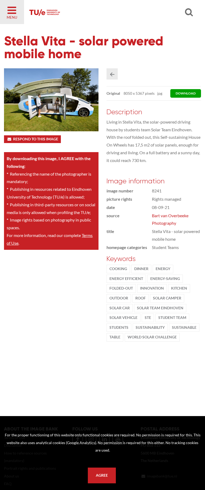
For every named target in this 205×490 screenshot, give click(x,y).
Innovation (152, 288)
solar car (119, 308)
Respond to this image (35, 139)
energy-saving (165, 278)
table (114, 337)
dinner (141, 269)
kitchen (179, 288)
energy (163, 269)
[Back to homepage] (90, 12)
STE (148, 317)
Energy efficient (126, 278)
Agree (102, 475)
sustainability (150, 327)
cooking (118, 269)
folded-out (121, 288)
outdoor (118, 298)
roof (140, 298)
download (186, 93)
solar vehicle (123, 317)
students (118, 327)
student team (172, 317)
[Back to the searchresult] (112, 74)
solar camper (167, 298)
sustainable (184, 327)
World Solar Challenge (152, 337)
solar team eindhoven (160, 308)
